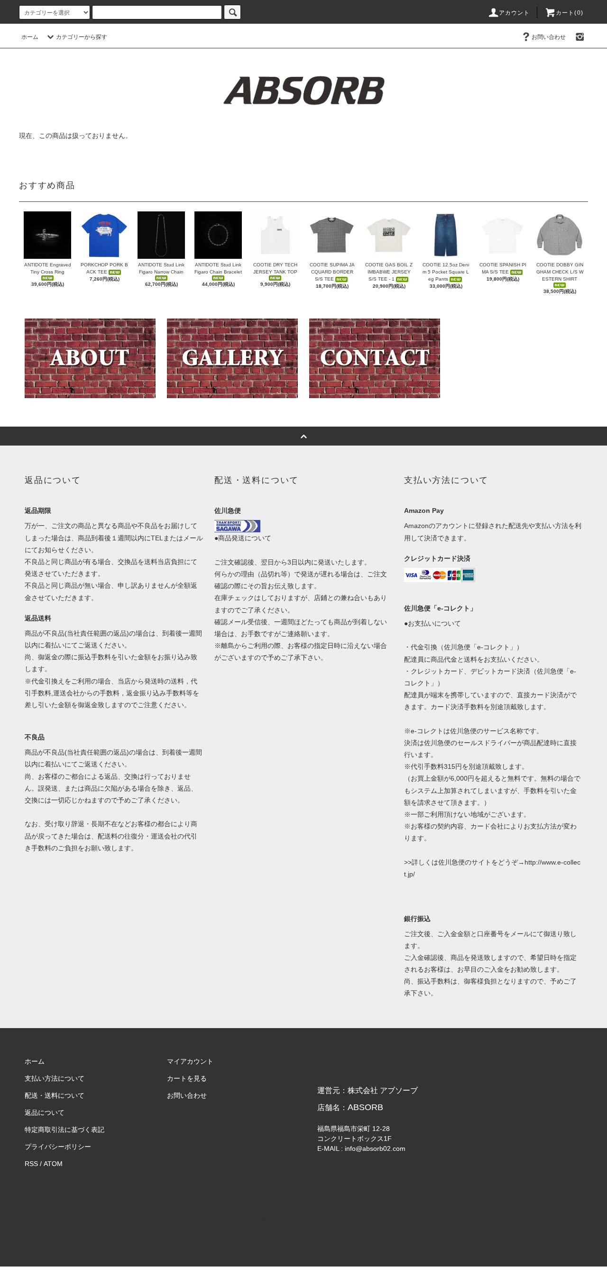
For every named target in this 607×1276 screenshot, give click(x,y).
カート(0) (569, 12)
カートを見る (187, 1078)
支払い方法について (54, 1078)
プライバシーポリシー (58, 1146)
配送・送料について (54, 1095)
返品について (44, 1112)
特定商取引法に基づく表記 (64, 1129)
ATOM (53, 1163)
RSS (31, 1163)
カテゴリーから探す (81, 37)
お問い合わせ (549, 37)
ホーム (29, 37)
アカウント (514, 12)
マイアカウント (190, 1061)
